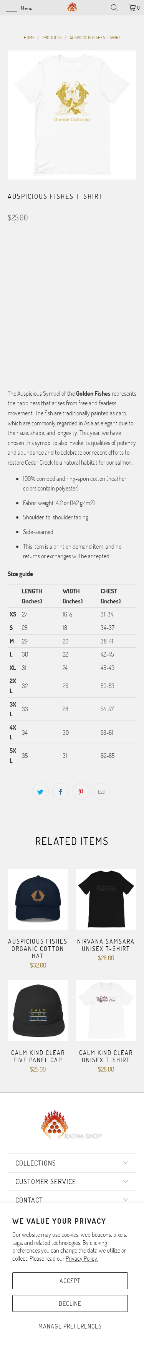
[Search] (117, 7)
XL (92, 250)
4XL (35, 270)
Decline (70, 1303)
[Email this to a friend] (101, 791)
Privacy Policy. (82, 1258)
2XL (112, 250)
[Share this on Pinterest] (81, 791)
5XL (54, 270)
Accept (70, 1280)
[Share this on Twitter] (40, 791)
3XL (16, 270)
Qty (12, 292)
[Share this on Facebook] (60, 791)
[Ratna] (72, 7)
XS (15, 250)
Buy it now (72, 351)
